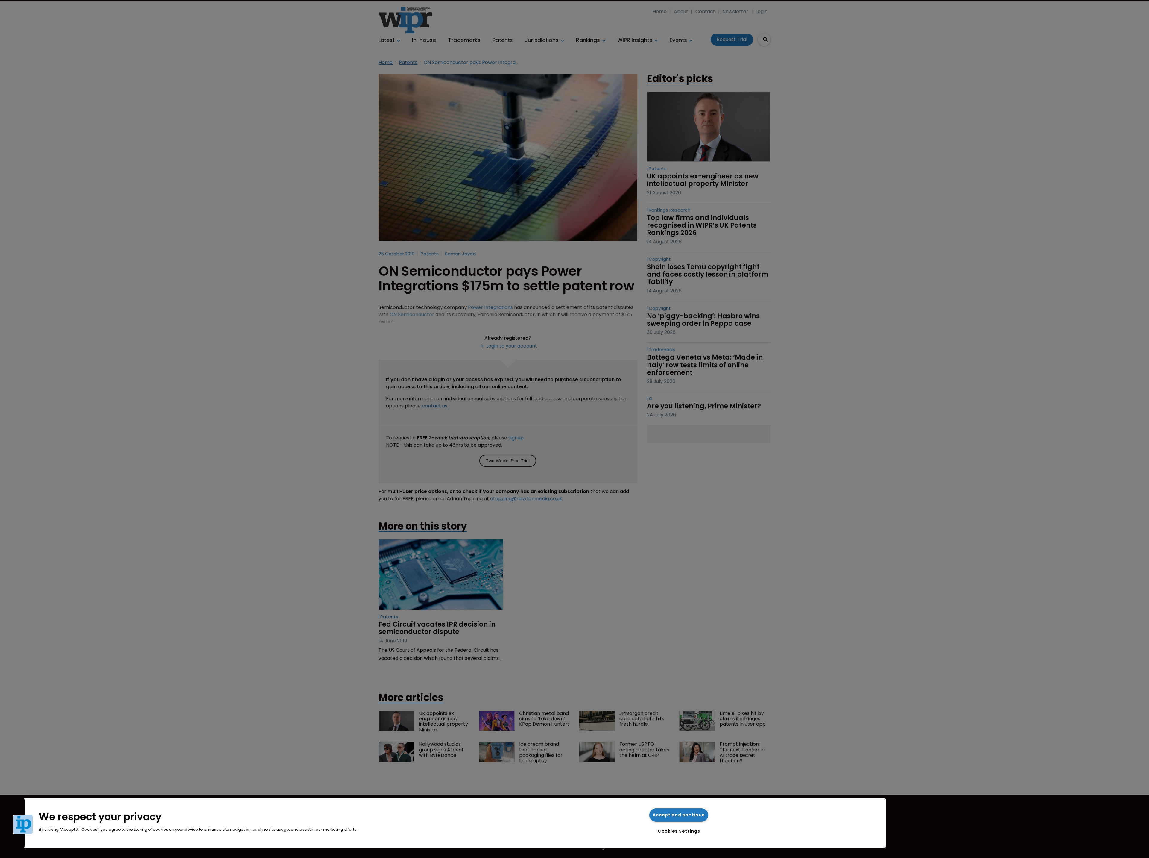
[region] (455, 823)
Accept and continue (679, 815)
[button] (23, 824)
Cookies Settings (679, 831)
